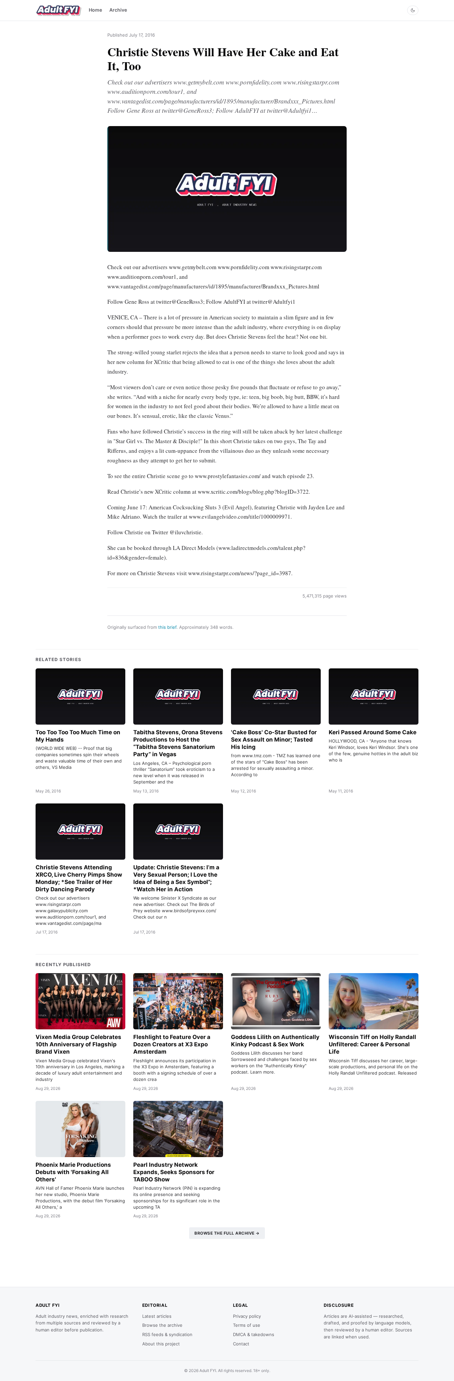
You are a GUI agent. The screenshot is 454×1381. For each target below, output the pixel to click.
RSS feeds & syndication (167, 1334)
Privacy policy (247, 1316)
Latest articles (156, 1316)
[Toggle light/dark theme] (412, 10)
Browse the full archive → (227, 1233)
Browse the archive (162, 1325)
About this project (161, 1343)
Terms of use (246, 1325)
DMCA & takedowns (253, 1334)
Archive (118, 10)
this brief (167, 627)
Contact (241, 1343)
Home (95, 10)
